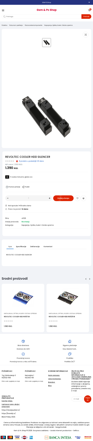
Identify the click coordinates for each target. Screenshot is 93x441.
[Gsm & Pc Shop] (46, 9)
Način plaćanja (54, 375)
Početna (4, 25)
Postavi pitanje (14, 187)
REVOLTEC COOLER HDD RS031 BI (17, 316)
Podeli (26, 187)
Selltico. (76, 430)
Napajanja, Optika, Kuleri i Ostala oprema (58, 25)
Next (89, 279)
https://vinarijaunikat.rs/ (11, 410)
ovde (6, 381)
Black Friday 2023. (8, 417)
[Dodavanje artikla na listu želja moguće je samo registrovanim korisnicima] (77, 198)
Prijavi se (88, 399)
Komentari (48, 246)
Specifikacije (21, 246)
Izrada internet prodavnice (60, 430)
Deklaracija (35, 246)
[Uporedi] (83, 198)
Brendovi (51, 382)
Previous (85, 279)
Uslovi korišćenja (54, 379)
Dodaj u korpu (63, 198)
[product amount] (7, 198)
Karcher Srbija (7, 401)
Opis (10, 246)
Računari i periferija (16, 25)
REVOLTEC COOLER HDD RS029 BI (62, 316)
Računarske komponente (33, 25)
